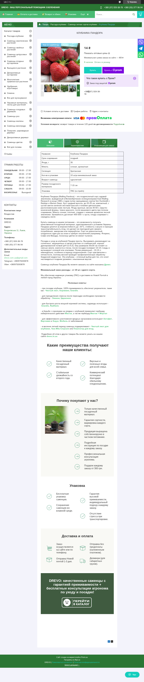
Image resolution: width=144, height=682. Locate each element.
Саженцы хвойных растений (15, 48)
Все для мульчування (17, 98)
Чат (134, 675)
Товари (45, 24)
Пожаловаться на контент (62, 662)
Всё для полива (14, 147)
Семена (10, 93)
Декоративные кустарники (13, 74)
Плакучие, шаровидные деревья (18, 132)
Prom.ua (84, 657)
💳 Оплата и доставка (27, 14)
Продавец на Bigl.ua (72, 660)
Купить (93, 70)
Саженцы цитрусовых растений (17, 55)
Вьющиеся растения (16, 68)
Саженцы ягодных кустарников (15, 62)
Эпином (56, 298)
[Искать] (133, 14)
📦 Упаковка (70, 14)
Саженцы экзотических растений (17, 42)
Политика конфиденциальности (87, 662)
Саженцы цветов (14, 142)
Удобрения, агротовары (12, 87)
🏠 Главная (7, 14)
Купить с (108, 70)
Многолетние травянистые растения (17, 80)
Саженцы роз (13, 116)
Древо (107, 264)
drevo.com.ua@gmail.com (16, 258)
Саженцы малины (15, 121)
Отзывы (8, 154)
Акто (105, 319)
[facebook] (109, 642)
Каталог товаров (12, 31)
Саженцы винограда (16, 126)
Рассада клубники (58, 24)
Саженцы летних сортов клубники (82, 24)
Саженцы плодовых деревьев (16, 110)
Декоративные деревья (17, 137)
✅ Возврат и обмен (51, 14)
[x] (112, 642)
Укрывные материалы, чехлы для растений (17, 104)
